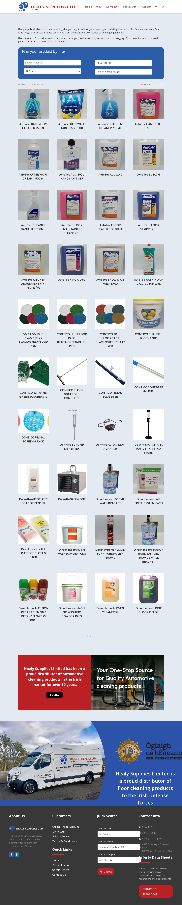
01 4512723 (148, 827)
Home (88, 7)
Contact (146, 7)
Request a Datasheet (149, 891)
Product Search (61, 865)
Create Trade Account (65, 826)
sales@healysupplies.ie (153, 838)
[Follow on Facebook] (11, 854)
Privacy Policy (60, 836)
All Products (113, 7)
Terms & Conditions (64, 841)
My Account (59, 831)
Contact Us (59, 874)
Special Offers (131, 7)
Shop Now (54, 695)
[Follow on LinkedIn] (17, 854)
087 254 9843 (149, 832)
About (99, 7)
